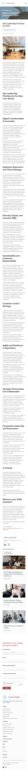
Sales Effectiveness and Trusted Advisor (10, 718)
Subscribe (5, 754)
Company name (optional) (9, 673)
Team (4, 749)
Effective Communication (7, 723)
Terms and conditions (7, 764)
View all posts (7, 553)
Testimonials (5, 751)
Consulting (5, 741)
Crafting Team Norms (7, 725)
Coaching (5, 736)
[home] (8, 3)
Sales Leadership (6, 716)
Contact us (5, 757)
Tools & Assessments (7, 739)
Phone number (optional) (9, 665)
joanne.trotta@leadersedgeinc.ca (11, 528)
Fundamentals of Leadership (8, 731)
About (4, 747)
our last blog (7, 62)
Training (4, 706)
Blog (4, 744)
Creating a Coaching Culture (8, 712)
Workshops (5, 721)
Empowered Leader (6, 714)
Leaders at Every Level (7, 710)
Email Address (6, 649)
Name (4, 657)
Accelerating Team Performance (8, 727)
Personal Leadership (6, 708)
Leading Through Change (7, 733)
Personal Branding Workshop (8, 729)
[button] (25, 3)
